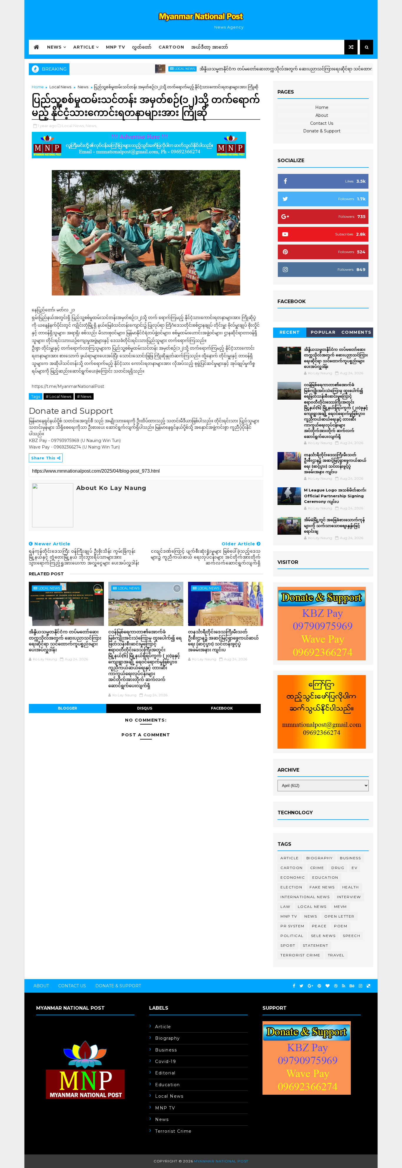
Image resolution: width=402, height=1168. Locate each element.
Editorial (165, 1073)
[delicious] (368, 986)
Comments (356, 332)
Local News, (73, 125)
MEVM (340, 906)
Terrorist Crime (300, 955)
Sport (287, 945)
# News (84, 396)
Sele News (323, 935)
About (321, 115)
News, (91, 125)
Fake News (322, 887)
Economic (292, 877)
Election (291, 887)
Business (350, 858)
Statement (315, 945)
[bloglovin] (327, 986)
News (54, 47)
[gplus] (310, 986)
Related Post (46, 573)
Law (285, 906)
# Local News (58, 396)
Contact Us (321, 123)
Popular (323, 332)
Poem (340, 926)
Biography (319, 858)
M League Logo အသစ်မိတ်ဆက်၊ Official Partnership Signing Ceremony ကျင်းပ (335, 496)
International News (305, 897)
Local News (161, 69)
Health (350, 887)
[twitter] (301, 986)
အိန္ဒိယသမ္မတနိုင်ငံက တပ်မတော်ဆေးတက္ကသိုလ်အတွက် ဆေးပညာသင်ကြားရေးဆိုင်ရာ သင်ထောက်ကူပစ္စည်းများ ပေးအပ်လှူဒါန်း (289, 69)
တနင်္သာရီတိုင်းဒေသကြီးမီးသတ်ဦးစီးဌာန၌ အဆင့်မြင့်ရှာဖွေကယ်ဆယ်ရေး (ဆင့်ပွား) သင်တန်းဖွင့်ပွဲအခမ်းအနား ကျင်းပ (223, 640)
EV (354, 867)
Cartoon (171, 47)
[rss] (343, 986)
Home (38, 86)
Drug (337, 867)
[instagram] (360, 986)
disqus (144, 708)
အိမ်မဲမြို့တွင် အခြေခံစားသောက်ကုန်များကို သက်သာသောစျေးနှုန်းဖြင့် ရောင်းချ (334, 525)
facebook (222, 708)
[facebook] (294, 986)
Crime (317, 867)
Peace (319, 926)
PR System (292, 926)
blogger (67, 708)
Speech (351, 935)
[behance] (352, 986)
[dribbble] (336, 986)
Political (292, 935)
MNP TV (115, 47)
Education (325, 877)
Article (83, 47)
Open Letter (339, 916)
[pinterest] (319, 986)
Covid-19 (165, 1061)
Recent (290, 332)
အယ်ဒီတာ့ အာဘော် (209, 47)
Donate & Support (321, 131)
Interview (349, 897)
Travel (336, 955)
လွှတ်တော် (142, 47)
